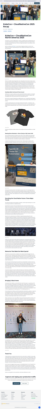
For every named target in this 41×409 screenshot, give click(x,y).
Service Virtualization (4, 395)
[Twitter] (36, 403)
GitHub (22, 397)
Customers (13, 396)
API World (13, 46)
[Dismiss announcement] (39, 1)
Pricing (17, 3)
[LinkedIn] (37, 403)
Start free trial (16, 383)
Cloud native (9, 31)
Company (26, 3)
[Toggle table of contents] (39, 407)
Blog (22, 3)
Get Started (37, 3)
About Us (12, 393)
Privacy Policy (33, 393)
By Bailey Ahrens (10, 29)
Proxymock (3, 397)
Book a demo (24, 383)
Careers (12, 397)
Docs (20, 3)
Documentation (23, 395)
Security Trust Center (34, 396)
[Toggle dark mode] (33, 3)
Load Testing (3, 393)
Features (13, 3)
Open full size (7, 127)
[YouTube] (39, 403)
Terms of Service (33, 395)
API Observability (3, 396)
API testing (5, 31)
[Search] (30, 3)
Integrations (23, 396)
